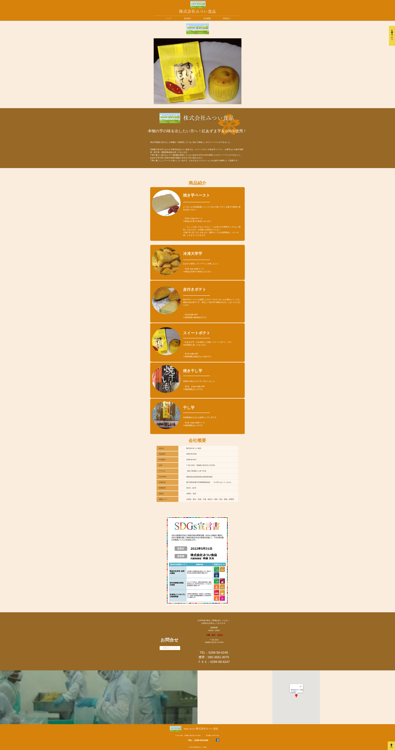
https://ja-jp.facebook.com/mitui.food (199, 476)
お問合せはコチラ (392, 33)
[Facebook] (217, 740)
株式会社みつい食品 (197, 11)
